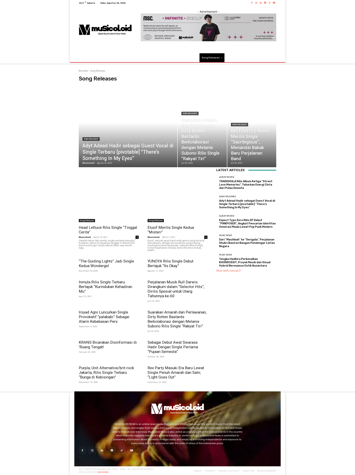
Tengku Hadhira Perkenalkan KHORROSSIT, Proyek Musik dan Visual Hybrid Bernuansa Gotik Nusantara (245, 262)
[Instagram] (256, 3)
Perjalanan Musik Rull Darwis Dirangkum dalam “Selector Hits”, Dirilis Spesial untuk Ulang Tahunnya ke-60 (176, 289)
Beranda (83, 70)
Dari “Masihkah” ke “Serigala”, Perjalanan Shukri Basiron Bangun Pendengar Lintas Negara (247, 243)
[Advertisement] (143, 193)
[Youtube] (274, 3)
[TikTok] (269, 3)
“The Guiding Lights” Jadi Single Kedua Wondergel (106, 263)
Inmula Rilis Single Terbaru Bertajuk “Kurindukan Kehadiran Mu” (105, 287)
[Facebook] (252, 3)
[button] (272, 57)
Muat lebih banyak (227, 270)
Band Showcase (106, 85)
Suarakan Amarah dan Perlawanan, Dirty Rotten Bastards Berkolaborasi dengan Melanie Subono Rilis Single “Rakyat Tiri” (177, 319)
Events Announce (126, 85)
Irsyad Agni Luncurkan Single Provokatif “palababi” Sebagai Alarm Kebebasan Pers (104, 317)
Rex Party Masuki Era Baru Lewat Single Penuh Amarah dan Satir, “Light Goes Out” (176, 372)
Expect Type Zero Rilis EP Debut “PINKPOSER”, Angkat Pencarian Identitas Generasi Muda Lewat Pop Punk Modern (247, 223)
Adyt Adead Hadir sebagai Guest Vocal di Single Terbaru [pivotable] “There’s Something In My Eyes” (247, 204)
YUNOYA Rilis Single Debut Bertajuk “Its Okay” (170, 263)
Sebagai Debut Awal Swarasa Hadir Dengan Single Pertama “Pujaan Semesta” (173, 347)
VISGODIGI (103, 472)
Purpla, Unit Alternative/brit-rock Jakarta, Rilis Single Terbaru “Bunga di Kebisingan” (106, 372)
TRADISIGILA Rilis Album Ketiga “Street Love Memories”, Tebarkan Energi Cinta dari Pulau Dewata (245, 185)
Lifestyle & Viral (146, 85)
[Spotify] (265, 3)
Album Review (87, 85)
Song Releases (91, 139)
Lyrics (161, 85)
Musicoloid (85, 237)
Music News (173, 85)
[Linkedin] (260, 3)
